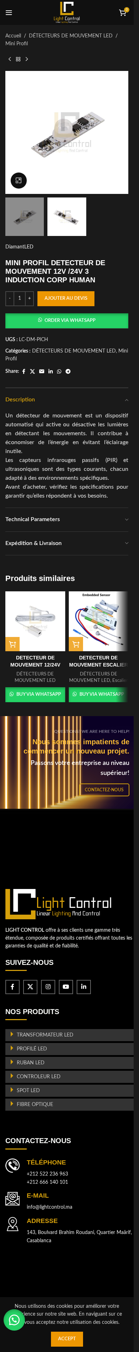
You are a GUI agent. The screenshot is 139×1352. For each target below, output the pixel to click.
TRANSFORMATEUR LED (45, 1035)
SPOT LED (28, 1090)
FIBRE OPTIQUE (35, 1104)
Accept (67, 1339)
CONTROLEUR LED (39, 1076)
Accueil (13, 36)
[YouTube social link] (66, 987)
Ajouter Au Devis (66, 298)
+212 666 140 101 (47, 1182)
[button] (66, 320)
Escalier (120, 680)
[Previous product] (9, 59)
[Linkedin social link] (50, 372)
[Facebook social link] (23, 372)
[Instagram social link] (48, 987)
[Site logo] (67, 12)
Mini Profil (16, 43)
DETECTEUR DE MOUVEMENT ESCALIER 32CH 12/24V (98, 664)
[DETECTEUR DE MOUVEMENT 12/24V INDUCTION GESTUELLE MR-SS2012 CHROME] (35, 621)
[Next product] (26, 59)
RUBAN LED (31, 1062)
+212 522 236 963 (47, 1174)
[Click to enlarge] (19, 181)
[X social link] (32, 372)
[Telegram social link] (68, 372)
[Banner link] (69, 762)
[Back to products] (18, 59)
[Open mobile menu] (9, 12)
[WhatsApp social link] (59, 372)
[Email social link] (41, 372)
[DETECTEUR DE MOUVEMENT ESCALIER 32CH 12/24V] (99, 621)
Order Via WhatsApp (70, 320)
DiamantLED (19, 247)
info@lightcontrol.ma (49, 1207)
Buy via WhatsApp (38, 694)
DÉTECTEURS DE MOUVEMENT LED (71, 36)
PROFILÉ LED (32, 1049)
